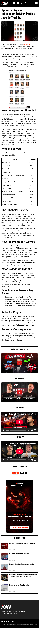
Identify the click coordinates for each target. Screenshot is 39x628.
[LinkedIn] (25, 3)
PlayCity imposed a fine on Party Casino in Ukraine (22, 543)
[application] (19, 422)
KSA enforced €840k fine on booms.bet (19, 554)
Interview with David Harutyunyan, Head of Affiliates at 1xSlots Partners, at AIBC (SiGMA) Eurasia (23, 575)
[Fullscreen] (35, 430)
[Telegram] (14, 3)
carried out (27, 44)
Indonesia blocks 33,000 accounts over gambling (21, 564)
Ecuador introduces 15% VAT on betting (19, 585)
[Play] (4, 430)
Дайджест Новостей (19, 349)
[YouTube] (18, 3)
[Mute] (32, 430)
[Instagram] (21, 3)
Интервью (19, 378)
